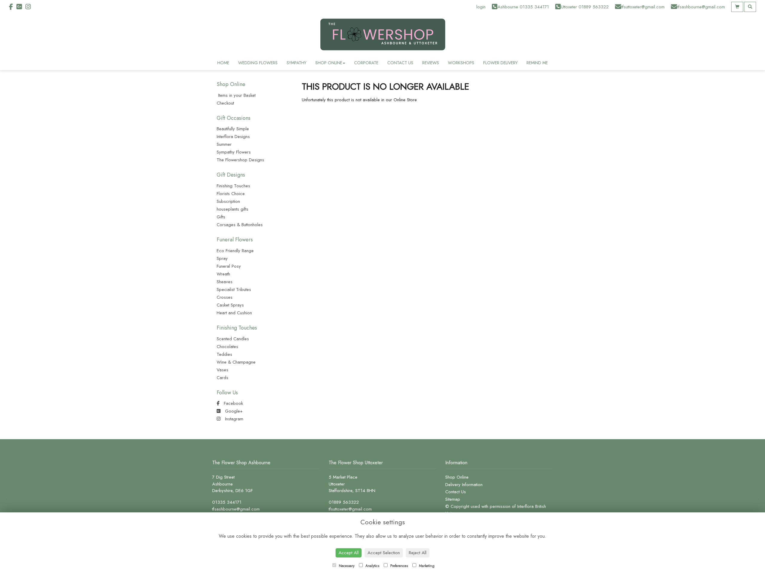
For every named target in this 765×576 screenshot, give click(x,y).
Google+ (233, 411)
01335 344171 (226, 502)
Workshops (461, 63)
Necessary (346, 566)
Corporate (366, 63)
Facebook (232, 403)
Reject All (417, 552)
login (481, 7)
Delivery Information (464, 484)
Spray (222, 258)
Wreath (223, 274)
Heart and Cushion (234, 313)
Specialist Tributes (234, 289)
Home (223, 63)
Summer (224, 144)
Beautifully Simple (233, 128)
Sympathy (296, 63)
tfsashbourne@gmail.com (236, 509)
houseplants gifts (232, 209)
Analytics (371, 566)
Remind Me (537, 63)
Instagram (233, 419)
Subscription (228, 201)
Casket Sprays (230, 305)
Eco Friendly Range (235, 250)
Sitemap (452, 499)
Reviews (430, 63)
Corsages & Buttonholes (240, 224)
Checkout (225, 103)
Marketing (426, 566)
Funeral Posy (229, 266)
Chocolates (227, 346)
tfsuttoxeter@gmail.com (350, 509)
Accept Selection (384, 552)
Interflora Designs (233, 136)
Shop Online (328, 63)
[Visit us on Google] (20, 6)
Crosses (224, 297)
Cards (222, 377)
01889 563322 (344, 502)
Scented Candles (233, 339)
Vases (222, 370)
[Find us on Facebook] (12, 6)
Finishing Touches (233, 186)
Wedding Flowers (258, 63)
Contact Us (400, 63)
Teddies (224, 354)
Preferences (398, 566)
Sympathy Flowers (234, 152)
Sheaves (224, 281)
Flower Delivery (500, 63)
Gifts (221, 217)
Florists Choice (231, 193)
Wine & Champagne (236, 362)
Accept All (349, 552)
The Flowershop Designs (240, 160)
